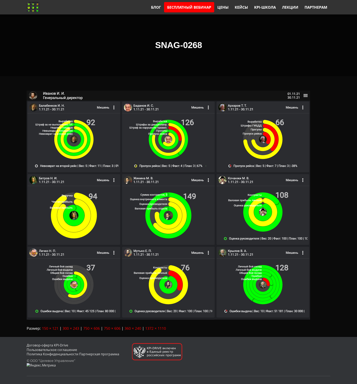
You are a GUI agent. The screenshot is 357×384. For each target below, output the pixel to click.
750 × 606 (91, 328)
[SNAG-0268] (168, 204)
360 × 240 (133, 328)
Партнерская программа (99, 354)
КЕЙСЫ (241, 7)
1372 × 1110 (155, 328)
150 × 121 (50, 328)
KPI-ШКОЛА (265, 7)
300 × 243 (71, 328)
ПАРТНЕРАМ (316, 7)
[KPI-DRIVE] (33, 7)
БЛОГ (156, 7)
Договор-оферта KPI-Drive (47, 345)
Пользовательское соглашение (52, 349)
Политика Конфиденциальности (52, 354)
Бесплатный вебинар (189, 7)
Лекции (290, 7)
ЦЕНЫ (222, 7)
